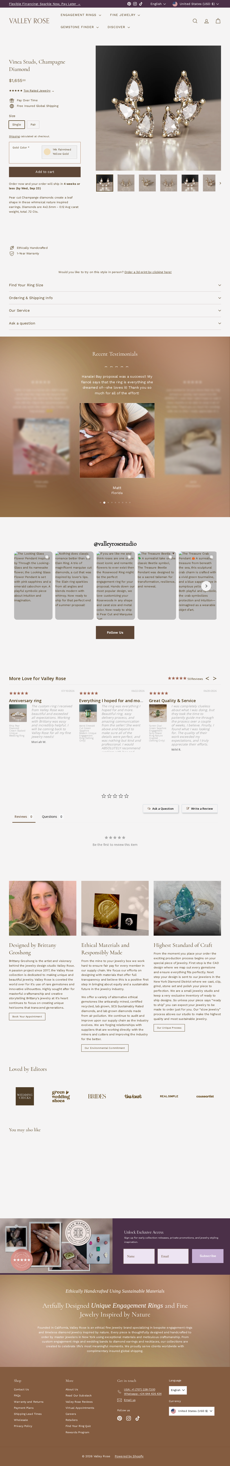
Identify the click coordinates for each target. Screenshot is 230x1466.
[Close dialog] (226, 4)
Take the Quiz (172, 752)
